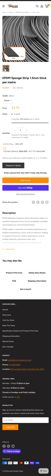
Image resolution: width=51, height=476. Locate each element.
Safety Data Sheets (37, 273)
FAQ (14, 281)
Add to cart (26, 180)
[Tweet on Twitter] (42, 202)
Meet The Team (8, 325)
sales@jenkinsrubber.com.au (19, 360)
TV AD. (17, 397)
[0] (46, 6)
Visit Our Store (8, 320)
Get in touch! (25, 289)
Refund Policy (8, 341)
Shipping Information (37, 281)
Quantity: (6, 133)
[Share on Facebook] (33, 202)
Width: (8, 96)
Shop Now (6, 315)
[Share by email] (47, 202)
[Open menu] (3, 6)
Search (5, 309)
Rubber (11, 12)
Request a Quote (13, 165)
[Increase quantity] (26, 130)
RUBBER (5, 88)
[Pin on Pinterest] (38, 202)
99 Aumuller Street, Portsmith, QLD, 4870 (27, 369)
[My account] (42, 6)
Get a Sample (7, 347)
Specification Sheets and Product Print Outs (20, 331)
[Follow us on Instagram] (8, 446)
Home (4, 12)
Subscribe (10, 427)
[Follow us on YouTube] (13, 446)
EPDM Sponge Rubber (22, 12)
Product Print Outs (14, 273)
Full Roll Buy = (13, 144)
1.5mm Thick (35, 12)
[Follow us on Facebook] (4, 446)
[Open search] (37, 6)
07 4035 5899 (14, 365)
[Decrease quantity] (14, 130)
